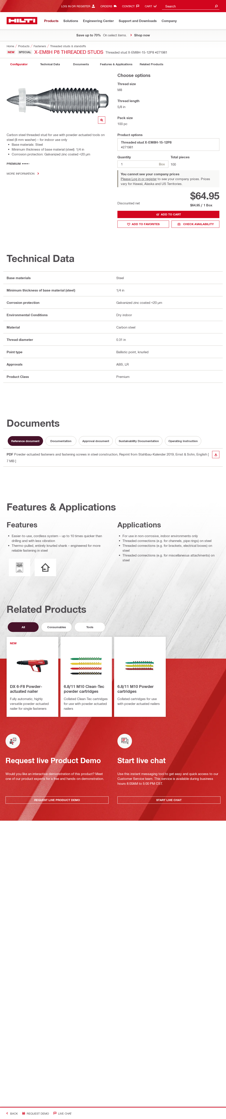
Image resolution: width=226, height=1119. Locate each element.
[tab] (18, 64)
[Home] (22, 20)
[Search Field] (216, 6)
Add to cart (171, 214)
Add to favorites (146, 224)
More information (20, 173)
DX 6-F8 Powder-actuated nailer (26, 689)
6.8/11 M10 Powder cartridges (135, 689)
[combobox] (190, 6)
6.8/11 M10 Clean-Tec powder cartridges (84, 689)
